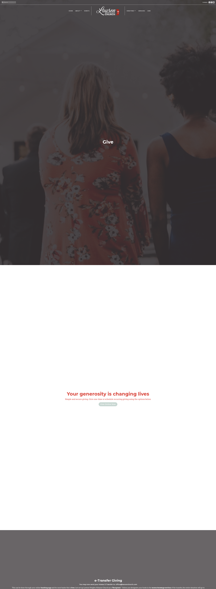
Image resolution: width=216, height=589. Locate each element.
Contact (204, 2)
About (77, 11)
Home (71, 11)
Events (86, 11)
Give (148, 11)
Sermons (141, 11)
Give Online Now (108, 404)
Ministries (130, 11)
